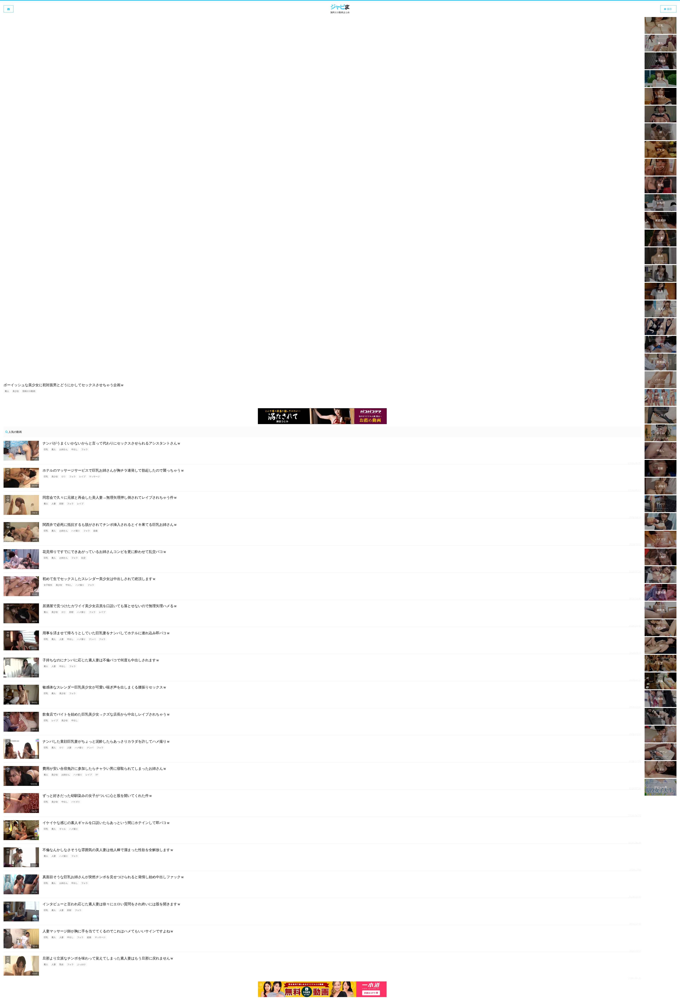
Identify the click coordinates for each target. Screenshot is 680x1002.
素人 (7, 391)
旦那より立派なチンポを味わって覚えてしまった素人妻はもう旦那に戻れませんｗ (108, 958)
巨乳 (46, 449)
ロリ (63, 476)
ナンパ (92, 639)
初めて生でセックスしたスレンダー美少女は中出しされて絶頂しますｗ (99, 578)
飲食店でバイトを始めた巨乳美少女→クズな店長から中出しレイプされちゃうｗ (106, 714)
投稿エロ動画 (28, 391)
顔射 (61, 503)
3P (96, 774)
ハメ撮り (75, 530)
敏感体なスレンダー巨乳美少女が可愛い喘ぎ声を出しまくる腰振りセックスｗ (104, 687)
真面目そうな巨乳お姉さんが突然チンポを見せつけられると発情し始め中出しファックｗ (113, 877)
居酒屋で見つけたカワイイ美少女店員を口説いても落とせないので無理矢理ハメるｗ (109, 606)
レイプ (82, 476)
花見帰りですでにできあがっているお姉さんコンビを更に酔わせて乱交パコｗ (104, 551)
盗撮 (95, 530)
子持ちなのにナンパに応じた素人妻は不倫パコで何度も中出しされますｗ (100, 660)
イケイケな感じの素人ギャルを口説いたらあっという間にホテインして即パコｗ (106, 822)
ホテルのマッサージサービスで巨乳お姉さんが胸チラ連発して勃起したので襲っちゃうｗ (113, 470)
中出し (74, 449)
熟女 (61, 964)
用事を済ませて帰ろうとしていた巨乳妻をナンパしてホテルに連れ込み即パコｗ (106, 633)
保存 (669, 9)
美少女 (16, 391)
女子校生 (48, 585)
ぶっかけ (81, 964)
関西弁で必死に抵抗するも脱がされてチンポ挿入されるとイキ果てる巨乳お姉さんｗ (109, 524)
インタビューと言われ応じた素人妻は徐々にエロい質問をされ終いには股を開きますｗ (111, 904)
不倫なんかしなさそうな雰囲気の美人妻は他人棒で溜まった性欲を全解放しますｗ (108, 850)
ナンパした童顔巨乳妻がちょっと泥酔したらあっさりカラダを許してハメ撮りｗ (106, 741)
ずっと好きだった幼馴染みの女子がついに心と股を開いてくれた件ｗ (97, 795)
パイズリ (75, 801)
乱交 (83, 557)
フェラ (84, 449)
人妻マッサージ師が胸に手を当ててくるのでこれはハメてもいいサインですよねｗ (108, 931)
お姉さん (63, 449)
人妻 (54, 503)
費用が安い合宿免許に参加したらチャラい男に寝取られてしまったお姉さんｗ (104, 768)
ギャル (62, 829)
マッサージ (94, 476)
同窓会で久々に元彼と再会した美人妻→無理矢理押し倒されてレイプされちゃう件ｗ (109, 497)
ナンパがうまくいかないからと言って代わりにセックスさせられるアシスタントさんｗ (111, 443)
